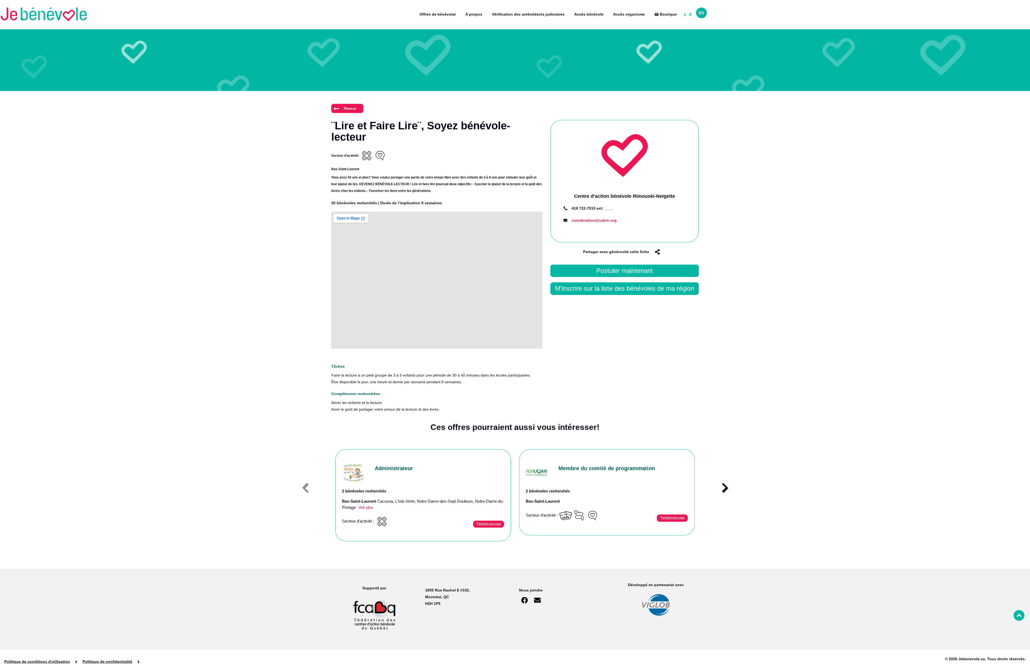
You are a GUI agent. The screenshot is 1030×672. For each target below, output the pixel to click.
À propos (473, 14)
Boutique (668, 14)
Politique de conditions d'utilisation (37, 662)
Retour (350, 108)
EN (701, 13)
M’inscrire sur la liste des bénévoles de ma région (624, 288)
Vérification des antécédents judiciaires (528, 14)
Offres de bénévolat (438, 14)
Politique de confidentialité (107, 662)
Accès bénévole (589, 14)
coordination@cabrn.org (594, 220)
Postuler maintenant (624, 270)
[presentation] (305, 488)
